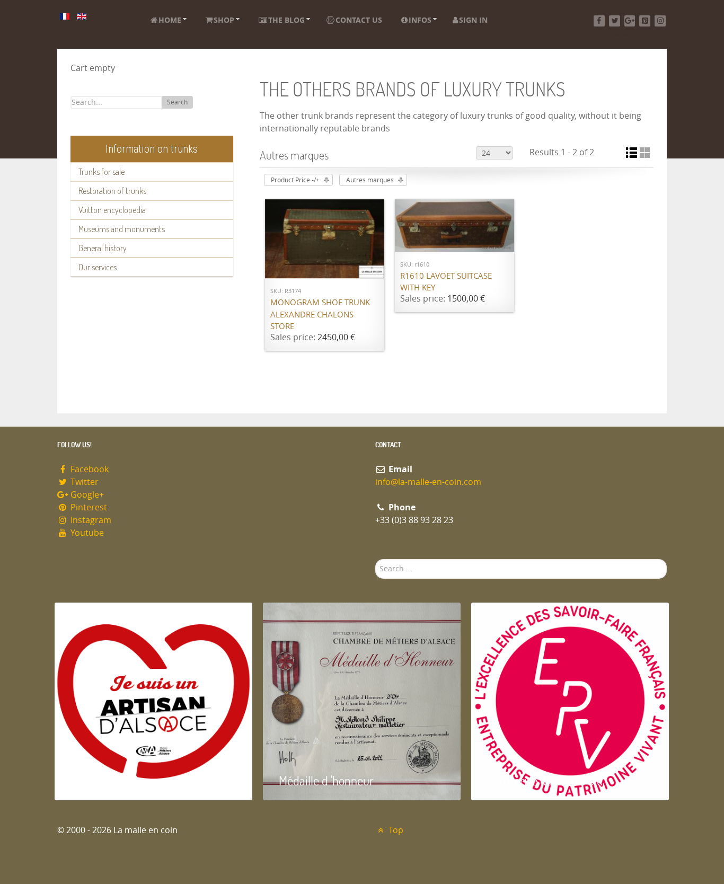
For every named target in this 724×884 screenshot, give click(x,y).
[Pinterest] (644, 20)
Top (394, 830)
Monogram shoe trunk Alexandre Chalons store (320, 314)
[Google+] (629, 20)
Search (177, 102)
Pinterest (87, 507)
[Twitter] (614, 20)
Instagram (89, 520)
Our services (97, 267)
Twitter (83, 482)
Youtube (86, 533)
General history (102, 248)
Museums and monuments (121, 229)
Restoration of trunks (112, 190)
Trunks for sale (101, 171)
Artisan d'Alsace (108, 780)
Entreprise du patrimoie (545, 780)
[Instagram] (660, 20)
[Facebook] (599, 20)
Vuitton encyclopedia (112, 210)
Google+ (86, 495)
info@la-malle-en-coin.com (428, 482)
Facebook (88, 469)
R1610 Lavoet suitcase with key (446, 282)
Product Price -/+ (295, 180)
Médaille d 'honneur (326, 780)
